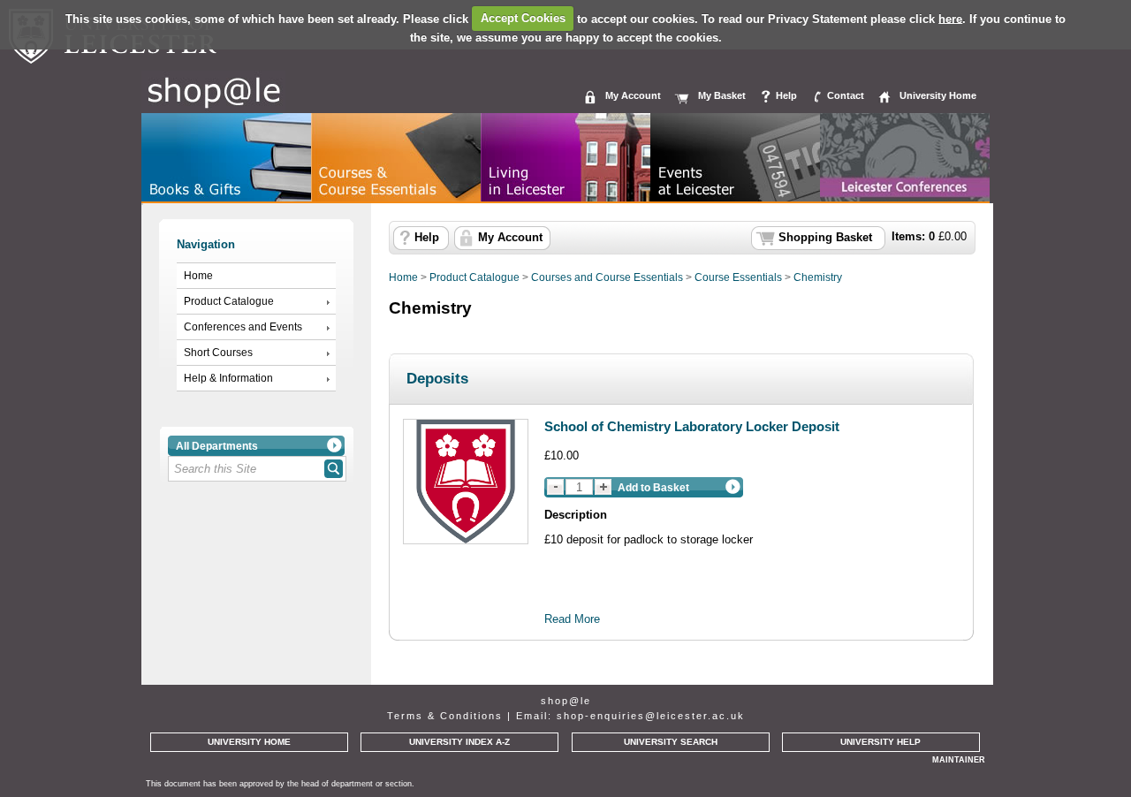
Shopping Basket (825, 238)
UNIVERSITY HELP (880, 742)
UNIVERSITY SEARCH (670, 742)
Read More (572, 619)
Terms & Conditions (445, 715)
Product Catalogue (229, 301)
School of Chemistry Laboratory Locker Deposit (691, 426)
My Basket (722, 95)
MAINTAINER (958, 759)
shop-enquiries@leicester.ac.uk (651, 715)
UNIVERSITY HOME (249, 742)
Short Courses (218, 352)
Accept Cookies (523, 18)
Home (198, 275)
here (950, 18)
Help (786, 95)
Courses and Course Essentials (607, 277)
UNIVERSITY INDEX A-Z (459, 742)
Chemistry (817, 277)
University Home (937, 95)
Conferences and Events (243, 327)
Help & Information (228, 378)
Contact (845, 95)
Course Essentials (738, 277)
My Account (633, 95)
